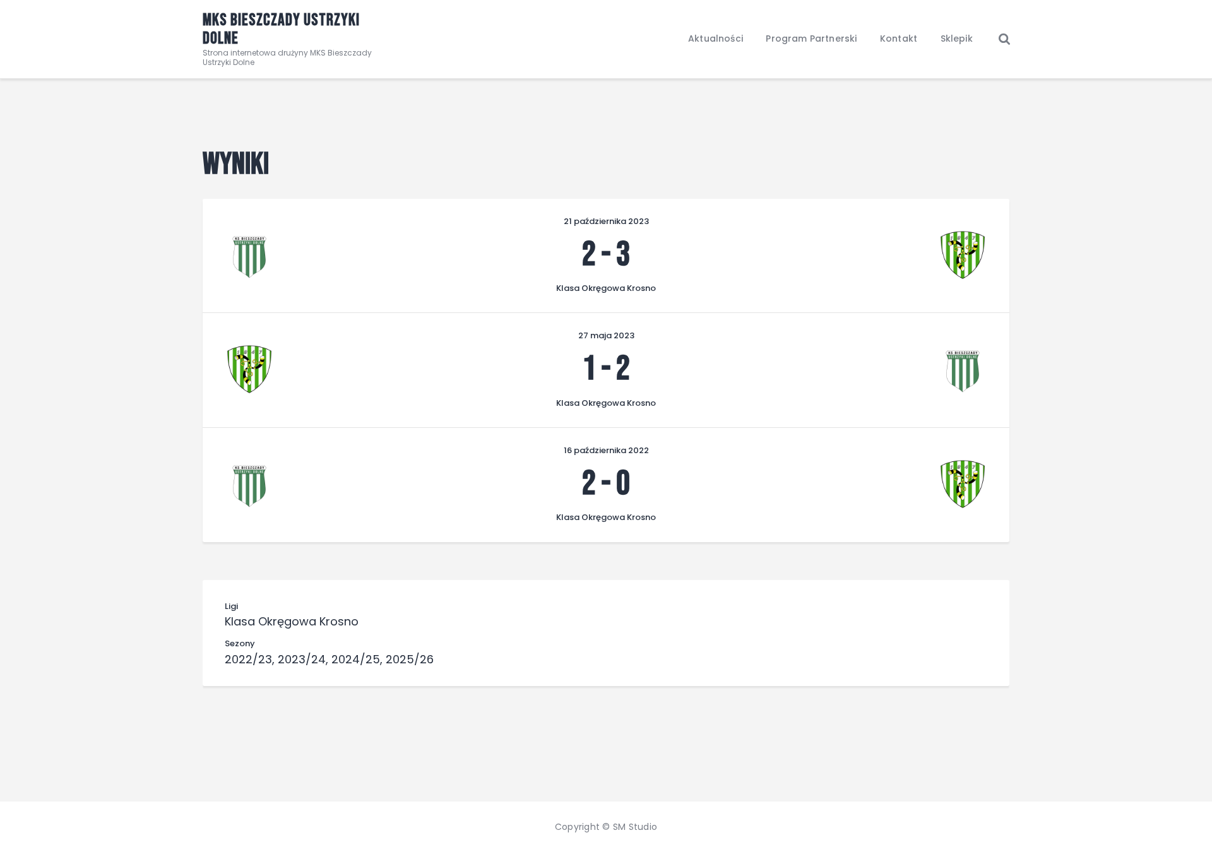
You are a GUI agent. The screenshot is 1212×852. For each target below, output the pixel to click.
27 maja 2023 (606, 335)
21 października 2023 (606, 221)
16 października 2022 (606, 450)
